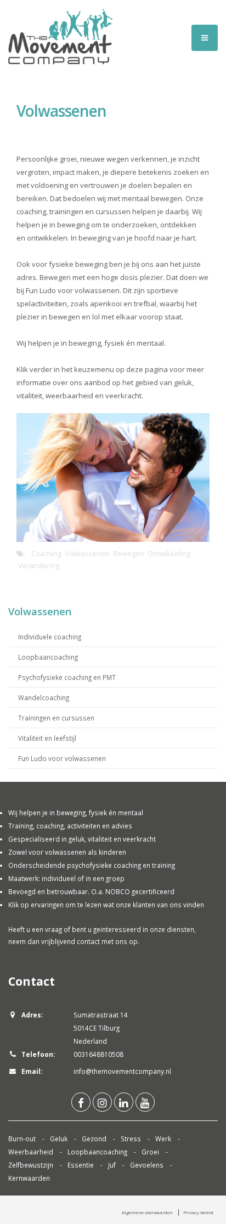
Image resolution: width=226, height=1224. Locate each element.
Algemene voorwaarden (147, 1212)
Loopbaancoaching (48, 657)
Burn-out (22, 1138)
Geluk (58, 1138)
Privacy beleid (198, 1212)
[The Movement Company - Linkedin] (123, 1102)
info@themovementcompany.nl (122, 1071)
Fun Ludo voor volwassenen (62, 758)
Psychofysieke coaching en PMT (67, 677)
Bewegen (128, 553)
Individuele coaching (49, 636)
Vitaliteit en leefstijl (47, 738)
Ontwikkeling (169, 553)
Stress (131, 1138)
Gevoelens (146, 1164)
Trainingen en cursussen (56, 717)
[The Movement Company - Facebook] (81, 1102)
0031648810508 (98, 1054)
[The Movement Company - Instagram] (102, 1102)
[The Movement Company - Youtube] (145, 1102)
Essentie (80, 1164)
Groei (150, 1151)
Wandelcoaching (43, 697)
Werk (163, 1138)
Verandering (38, 565)
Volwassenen (87, 553)
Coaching (46, 553)
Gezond (94, 1138)
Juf (112, 1164)
